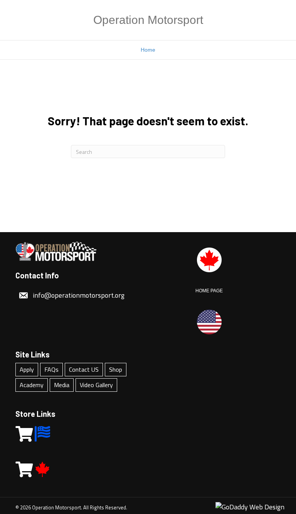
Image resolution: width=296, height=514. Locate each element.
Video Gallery (96, 384)
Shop (115, 369)
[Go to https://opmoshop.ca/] (23, 470)
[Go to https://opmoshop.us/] (23, 434)
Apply (27, 369)
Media (61, 384)
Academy (32, 384)
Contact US (84, 369)
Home (148, 50)
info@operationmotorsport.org (78, 295)
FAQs (51, 369)
